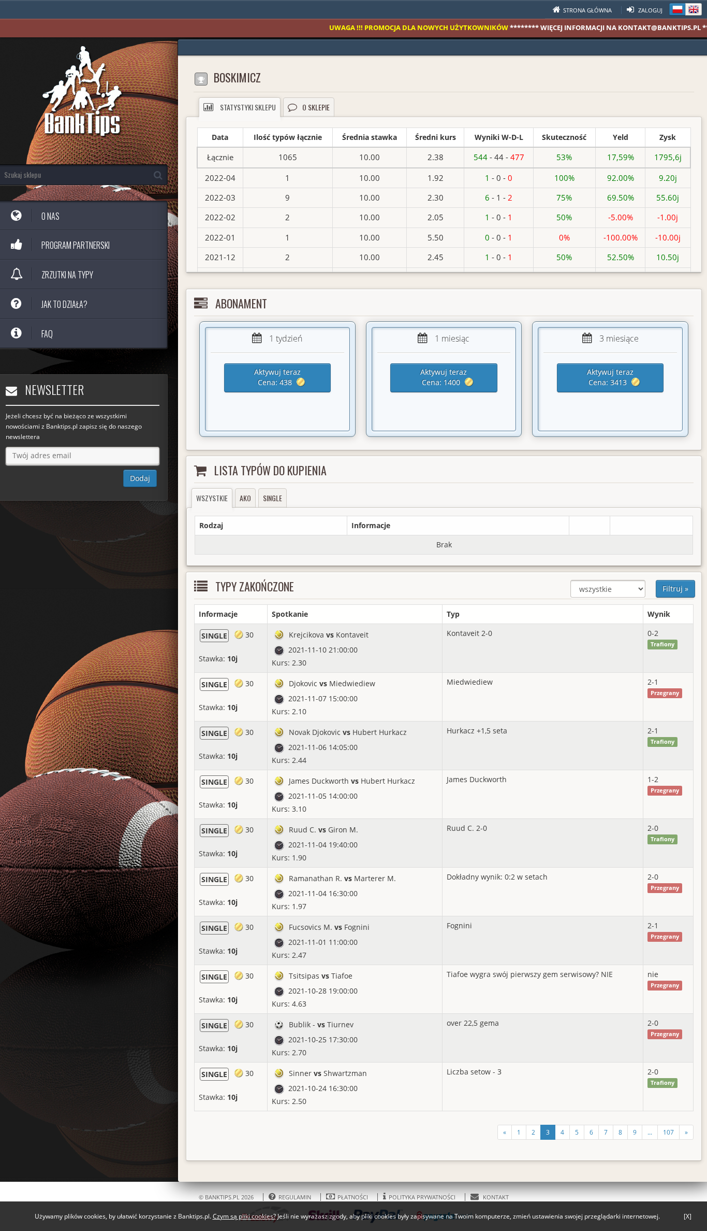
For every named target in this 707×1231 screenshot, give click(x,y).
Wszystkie (212, 497)
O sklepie (316, 107)
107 (668, 1132)
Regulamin (295, 1197)
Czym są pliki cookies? (244, 1216)
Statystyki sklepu (247, 107)
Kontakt (495, 1197)
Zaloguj (649, 10)
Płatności (353, 1197)
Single (272, 497)
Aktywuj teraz (277, 377)
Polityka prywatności (423, 1197)
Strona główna (588, 10)
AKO (245, 497)
